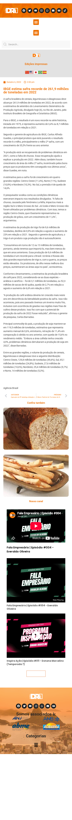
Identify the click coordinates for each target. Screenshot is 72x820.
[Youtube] (35, 10)
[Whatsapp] (47, 10)
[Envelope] (53, 10)
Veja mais (36, 673)
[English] (31, 72)
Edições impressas (36, 64)
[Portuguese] (40, 72)
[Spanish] (45, 72)
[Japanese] (36, 72)
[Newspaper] (59, 10)
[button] (36, 22)
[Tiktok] (64, 10)
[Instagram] (41, 10)
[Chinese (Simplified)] (27, 72)
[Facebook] (23, 10)
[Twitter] (29, 10)
